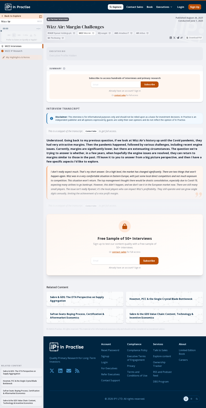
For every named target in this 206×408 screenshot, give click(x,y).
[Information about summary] (64, 68)
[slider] (21, 30)
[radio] (186, 398)
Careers (183, 360)
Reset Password (110, 350)
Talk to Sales (160, 350)
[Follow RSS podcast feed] (35, 35)
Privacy (131, 366)
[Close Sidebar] (40, 16)
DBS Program (161, 381)
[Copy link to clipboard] (181, 38)
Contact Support (110, 380)
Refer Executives (110, 374)
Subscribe (149, 84)
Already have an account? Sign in (125, 90)
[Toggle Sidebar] (43, 210)
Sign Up (194, 7)
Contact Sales (134, 7)
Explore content (162, 356)
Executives (162, 7)
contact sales (120, 95)
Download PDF (195, 37)
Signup (105, 356)
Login (180, 7)
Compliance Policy (137, 350)
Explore (117, 7)
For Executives (109, 368)
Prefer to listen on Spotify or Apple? (21, 40)
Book (150, 7)
